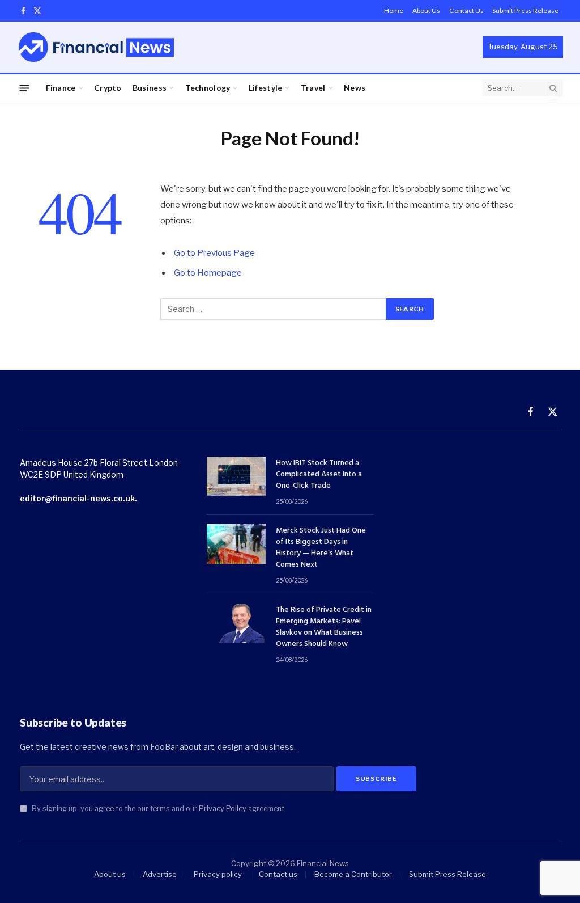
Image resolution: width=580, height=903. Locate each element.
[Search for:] (273, 309)
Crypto (108, 87)
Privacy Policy (222, 808)
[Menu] (24, 87)
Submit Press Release (525, 10)
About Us (426, 10)
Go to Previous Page (214, 253)
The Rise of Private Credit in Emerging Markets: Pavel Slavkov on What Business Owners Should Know (324, 627)
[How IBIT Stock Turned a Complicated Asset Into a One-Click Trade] (236, 476)
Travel (313, 87)
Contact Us (466, 10)
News (354, 87)
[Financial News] (96, 46)
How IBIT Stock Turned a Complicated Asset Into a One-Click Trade (319, 475)
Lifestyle (266, 87)
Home (393, 10)
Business (150, 87)
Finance (61, 87)
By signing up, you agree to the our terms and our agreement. (158, 808)
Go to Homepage (208, 273)
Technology (208, 87)
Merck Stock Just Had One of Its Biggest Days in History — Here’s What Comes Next (321, 548)
